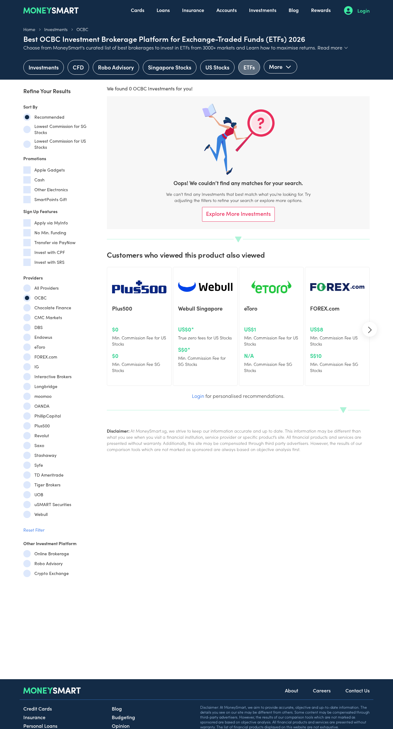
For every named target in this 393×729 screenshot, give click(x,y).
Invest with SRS (49, 262)
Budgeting (123, 717)
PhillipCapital (47, 416)
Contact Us (357, 690)
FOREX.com (45, 357)
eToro (39, 347)
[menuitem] (137, 10)
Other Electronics (51, 189)
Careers (322, 690)
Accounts (226, 9)
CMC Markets (48, 317)
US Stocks (217, 67)
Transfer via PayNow (55, 242)
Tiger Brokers (47, 485)
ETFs (249, 67)
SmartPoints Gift (50, 199)
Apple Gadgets (49, 170)
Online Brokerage (51, 554)
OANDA (41, 406)
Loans (163, 9)
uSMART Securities (52, 504)
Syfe (38, 465)
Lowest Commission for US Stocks (60, 144)
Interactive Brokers (53, 376)
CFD (78, 67)
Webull (41, 514)
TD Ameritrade (49, 475)
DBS (38, 327)
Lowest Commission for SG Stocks (60, 129)
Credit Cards (37, 708)
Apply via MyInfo (51, 223)
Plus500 (42, 426)
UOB (38, 494)
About (291, 690)
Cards (137, 9)
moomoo (43, 396)
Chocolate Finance (52, 308)
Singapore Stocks (169, 67)
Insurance (193, 9)
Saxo (39, 445)
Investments (262, 9)
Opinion (121, 725)
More (276, 66)
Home (29, 29)
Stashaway (45, 455)
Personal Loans (40, 725)
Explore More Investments (238, 213)
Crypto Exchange (51, 573)
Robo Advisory (116, 67)
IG (36, 367)
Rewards (321, 9)
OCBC (82, 29)
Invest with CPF (49, 252)
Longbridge (45, 386)
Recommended (49, 117)
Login (363, 10)
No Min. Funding (50, 233)
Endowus (43, 337)
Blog (294, 9)
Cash (39, 180)
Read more (332, 47)
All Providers (46, 288)
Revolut (41, 435)
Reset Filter (34, 530)
